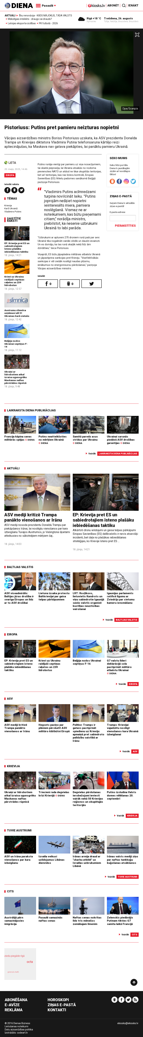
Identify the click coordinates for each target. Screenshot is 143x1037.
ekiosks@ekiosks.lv (127, 1023)
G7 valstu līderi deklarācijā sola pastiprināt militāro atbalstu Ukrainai (119, 667)
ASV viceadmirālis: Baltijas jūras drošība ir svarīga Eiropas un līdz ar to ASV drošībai (19, 598)
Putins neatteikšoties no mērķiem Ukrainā (53, 439)
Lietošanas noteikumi (16, 1026)
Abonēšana (16, 1000)
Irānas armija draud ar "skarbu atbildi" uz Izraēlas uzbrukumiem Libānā (87, 861)
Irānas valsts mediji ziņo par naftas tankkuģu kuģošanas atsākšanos (122, 859)
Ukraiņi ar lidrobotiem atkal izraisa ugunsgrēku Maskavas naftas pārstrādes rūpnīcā (15, 377)
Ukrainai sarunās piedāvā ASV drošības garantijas (121, 440)
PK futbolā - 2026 (48, 23)
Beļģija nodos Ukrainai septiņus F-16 (16, 343)
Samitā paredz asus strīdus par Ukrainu (85, 439)
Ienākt (133, 5)
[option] (71, 75)
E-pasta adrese (117, 212)
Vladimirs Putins (12, 211)
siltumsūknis (27, 974)
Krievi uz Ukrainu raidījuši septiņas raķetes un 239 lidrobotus (14, 281)
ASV (10, 698)
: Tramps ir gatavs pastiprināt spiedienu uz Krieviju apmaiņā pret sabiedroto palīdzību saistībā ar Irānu (88, 732)
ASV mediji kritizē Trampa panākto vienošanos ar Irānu (33, 517)
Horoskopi (58, 1000)
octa (30, 962)
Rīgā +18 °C (94, 18)
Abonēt (113, 5)
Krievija (8, 205)
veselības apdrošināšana (19, 965)
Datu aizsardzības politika (19, 1029)
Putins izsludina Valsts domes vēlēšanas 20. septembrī (121, 795)
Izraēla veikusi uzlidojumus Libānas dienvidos (52, 859)
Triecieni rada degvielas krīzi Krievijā (54, 794)
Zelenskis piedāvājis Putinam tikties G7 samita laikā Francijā (120, 921)
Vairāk (92, 453)
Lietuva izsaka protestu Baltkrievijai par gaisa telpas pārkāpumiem (54, 596)
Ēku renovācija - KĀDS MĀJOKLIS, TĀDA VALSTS (45, 15)
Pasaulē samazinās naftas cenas (50, 919)
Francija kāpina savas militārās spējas (19, 438)
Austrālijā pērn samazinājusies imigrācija (14, 921)
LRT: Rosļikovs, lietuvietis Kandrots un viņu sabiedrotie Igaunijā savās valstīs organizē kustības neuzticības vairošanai (88, 601)
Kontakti (57, 1010)
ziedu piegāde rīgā (14, 955)
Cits (10, 891)
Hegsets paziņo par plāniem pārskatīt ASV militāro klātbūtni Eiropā (54, 728)
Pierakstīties (125, 225)
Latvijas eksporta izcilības (22, 23)
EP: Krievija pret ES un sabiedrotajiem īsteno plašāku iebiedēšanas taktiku (16, 247)
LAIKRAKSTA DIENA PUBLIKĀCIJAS (31, 410)
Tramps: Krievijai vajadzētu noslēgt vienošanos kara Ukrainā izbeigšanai (122, 729)
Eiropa (10, 175)
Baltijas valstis (20, 567)
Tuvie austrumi (19, 830)
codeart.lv (22, 1032)
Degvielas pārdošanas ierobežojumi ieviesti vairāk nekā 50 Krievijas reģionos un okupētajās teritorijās (88, 799)
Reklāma (13, 1010)
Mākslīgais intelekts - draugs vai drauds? (30, 19)
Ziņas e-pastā (62, 1005)
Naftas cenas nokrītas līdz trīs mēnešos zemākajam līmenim (87, 921)
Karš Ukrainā (10, 208)
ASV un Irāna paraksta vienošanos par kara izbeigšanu (18, 859)
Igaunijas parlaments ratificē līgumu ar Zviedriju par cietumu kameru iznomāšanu (120, 598)
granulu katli (13, 972)
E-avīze (12, 1005)
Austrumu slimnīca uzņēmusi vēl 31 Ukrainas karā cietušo (16, 313)
